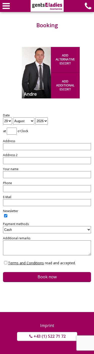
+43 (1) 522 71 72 (50, 336)
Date (6, 115)
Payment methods (16, 224)
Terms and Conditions (26, 263)
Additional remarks (16, 238)
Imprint (47, 325)
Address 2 (10, 155)
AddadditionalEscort (65, 85)
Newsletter (10, 211)
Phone (7, 183)
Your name (11, 169)
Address (9, 141)
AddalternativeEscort (65, 59)
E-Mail (7, 197)
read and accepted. (42, 263)
